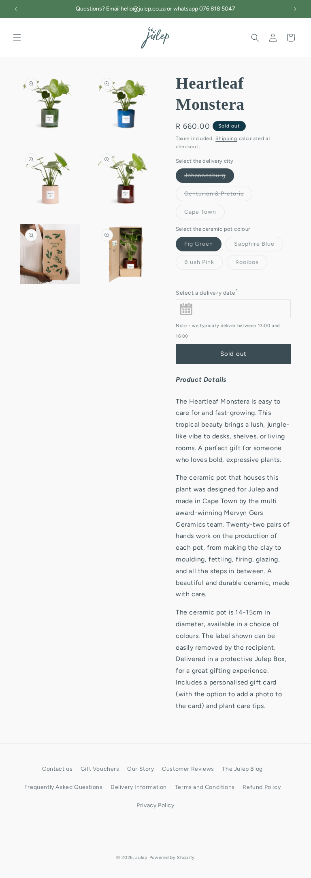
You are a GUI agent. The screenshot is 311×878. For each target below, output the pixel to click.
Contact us (57, 768)
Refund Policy (262, 787)
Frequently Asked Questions (63, 787)
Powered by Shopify (172, 857)
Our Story (140, 768)
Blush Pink (203, 264)
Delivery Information (139, 787)
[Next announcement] (295, 9)
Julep (141, 857)
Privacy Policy (155, 805)
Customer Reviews (188, 768)
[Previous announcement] (16, 9)
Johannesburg (209, 177)
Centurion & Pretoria (218, 195)
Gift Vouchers (100, 768)
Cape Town (204, 213)
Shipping (226, 138)
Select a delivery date (207, 292)
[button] (17, 38)
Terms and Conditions (205, 787)
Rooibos (251, 264)
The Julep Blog (242, 768)
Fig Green (203, 245)
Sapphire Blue (258, 245)
